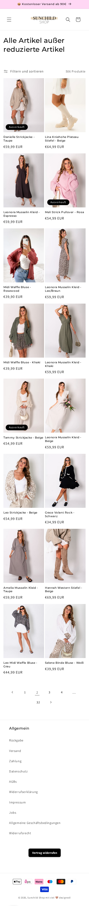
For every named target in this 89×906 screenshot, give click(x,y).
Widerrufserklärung (23, 792)
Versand (15, 751)
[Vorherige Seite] (13, 692)
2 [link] (37, 692)
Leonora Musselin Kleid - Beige (63, 439)
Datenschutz (18, 771)
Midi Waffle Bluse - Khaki (21, 362)
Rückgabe (16, 740)
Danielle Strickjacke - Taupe (19, 138)
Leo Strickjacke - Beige (20, 512)
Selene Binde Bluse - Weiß (64, 662)
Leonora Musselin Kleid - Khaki (63, 364)
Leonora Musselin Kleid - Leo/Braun (63, 288)
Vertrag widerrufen (44, 853)
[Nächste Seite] (51, 702)
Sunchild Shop (36, 897)
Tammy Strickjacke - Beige (23, 437)
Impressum (17, 802)
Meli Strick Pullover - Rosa (64, 212)
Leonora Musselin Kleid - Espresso (21, 213)
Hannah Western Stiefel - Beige (63, 589)
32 (38, 702)
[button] (9, 20)
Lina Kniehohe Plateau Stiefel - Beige (62, 138)
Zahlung (15, 761)
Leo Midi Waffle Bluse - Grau (20, 664)
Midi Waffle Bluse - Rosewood (17, 288)
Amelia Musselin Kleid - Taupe (20, 589)
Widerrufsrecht (20, 833)
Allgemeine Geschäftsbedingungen (35, 823)
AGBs (13, 782)
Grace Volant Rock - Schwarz (59, 514)
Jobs (12, 812)
